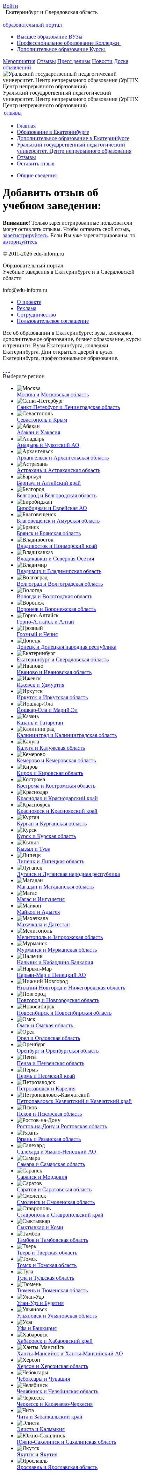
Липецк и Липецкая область (50, 861)
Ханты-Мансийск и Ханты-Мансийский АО (70, 1353)
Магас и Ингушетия (41, 899)
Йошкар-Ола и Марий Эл (47, 710)
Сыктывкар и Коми (40, 1227)
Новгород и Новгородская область (58, 1000)
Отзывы (46, 61)
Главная (26, 126)
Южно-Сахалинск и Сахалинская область (66, 1442)
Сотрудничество (36, 315)
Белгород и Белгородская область (56, 495)
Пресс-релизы (74, 61)
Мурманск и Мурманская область (57, 950)
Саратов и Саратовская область (54, 1189)
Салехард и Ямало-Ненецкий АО (56, 1152)
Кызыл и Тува (33, 849)
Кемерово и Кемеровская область (56, 760)
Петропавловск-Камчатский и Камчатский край (74, 1101)
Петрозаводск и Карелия (46, 1088)
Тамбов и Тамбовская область (52, 1240)
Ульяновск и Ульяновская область (57, 1316)
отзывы (13, 113)
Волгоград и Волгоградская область (60, 584)
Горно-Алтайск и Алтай (45, 622)
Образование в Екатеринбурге (53, 132)
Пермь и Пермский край (46, 1076)
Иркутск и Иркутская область (52, 697)
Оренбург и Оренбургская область (58, 1051)
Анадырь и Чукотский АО (48, 445)
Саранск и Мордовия (42, 1177)
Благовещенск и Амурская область (58, 521)
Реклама (26, 308)
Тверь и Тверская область (47, 1253)
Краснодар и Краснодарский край (57, 798)
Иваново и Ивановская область (54, 672)
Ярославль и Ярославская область (57, 1467)
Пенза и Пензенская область (50, 1063)
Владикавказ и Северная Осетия (55, 559)
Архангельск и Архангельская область (63, 458)
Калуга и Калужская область (51, 748)
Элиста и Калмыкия (41, 1429)
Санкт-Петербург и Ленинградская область (68, 407)
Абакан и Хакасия (38, 432)
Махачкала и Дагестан (43, 924)
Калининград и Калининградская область (67, 735)
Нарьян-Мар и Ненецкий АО (51, 975)
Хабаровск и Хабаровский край (55, 1341)
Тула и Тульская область (45, 1278)
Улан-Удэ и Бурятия (40, 1303)
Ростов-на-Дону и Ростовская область (62, 1126)
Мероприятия (19, 61)
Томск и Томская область (47, 1265)
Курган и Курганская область (52, 824)
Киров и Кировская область (50, 773)
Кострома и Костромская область (56, 786)
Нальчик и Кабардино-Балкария (55, 962)
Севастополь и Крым (42, 420)
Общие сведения (37, 175)
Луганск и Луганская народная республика (68, 874)
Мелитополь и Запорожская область (60, 937)
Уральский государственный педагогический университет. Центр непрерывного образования (74, 148)
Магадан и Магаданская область (55, 887)
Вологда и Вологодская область (54, 596)
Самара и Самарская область (51, 1164)
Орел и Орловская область (48, 1038)
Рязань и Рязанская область (49, 1139)
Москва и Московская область (53, 394)
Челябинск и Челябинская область (57, 1391)
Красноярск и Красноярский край (57, 811)
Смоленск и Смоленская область (56, 1202)
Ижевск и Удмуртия (40, 685)
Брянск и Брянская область (49, 533)
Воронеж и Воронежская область (56, 609)
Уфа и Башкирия (37, 1328)
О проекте (29, 302)
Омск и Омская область (45, 1025)
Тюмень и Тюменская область (52, 1290)
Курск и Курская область (46, 836)
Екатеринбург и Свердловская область (63, 659)
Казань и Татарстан (40, 723)
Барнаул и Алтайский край (49, 483)
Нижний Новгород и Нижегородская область (71, 988)
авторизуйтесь (20, 242)
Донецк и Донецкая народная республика (66, 647)
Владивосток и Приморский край (57, 546)
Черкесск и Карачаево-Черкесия (55, 1404)
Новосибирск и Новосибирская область (64, 1013)
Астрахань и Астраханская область (58, 470)
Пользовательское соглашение (53, 321)
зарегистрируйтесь (25, 235)
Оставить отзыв (36, 163)
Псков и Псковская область (49, 1114)
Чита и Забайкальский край (49, 1417)
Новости (102, 61)
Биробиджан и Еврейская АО (52, 508)
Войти (10, 6)
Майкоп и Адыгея (38, 912)
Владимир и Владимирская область (59, 571)
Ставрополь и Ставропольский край (60, 1215)
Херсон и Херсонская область (52, 1366)
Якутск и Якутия (37, 1454)
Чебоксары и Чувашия (43, 1379)
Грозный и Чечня (37, 634)
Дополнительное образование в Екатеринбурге (73, 138)
